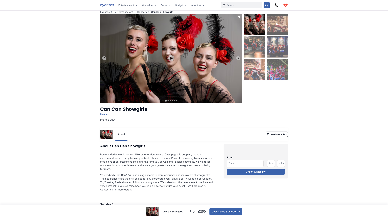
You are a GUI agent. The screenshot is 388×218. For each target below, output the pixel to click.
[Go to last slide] (104, 58)
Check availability (256, 171)
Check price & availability (226, 211)
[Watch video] (171, 58)
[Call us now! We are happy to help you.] (276, 5)
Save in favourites (279, 134)
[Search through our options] (267, 5)
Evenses (105, 12)
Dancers (142, 12)
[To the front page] (107, 5)
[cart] (285, 5)
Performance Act (123, 12)
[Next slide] (238, 58)
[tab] (166, 101)
